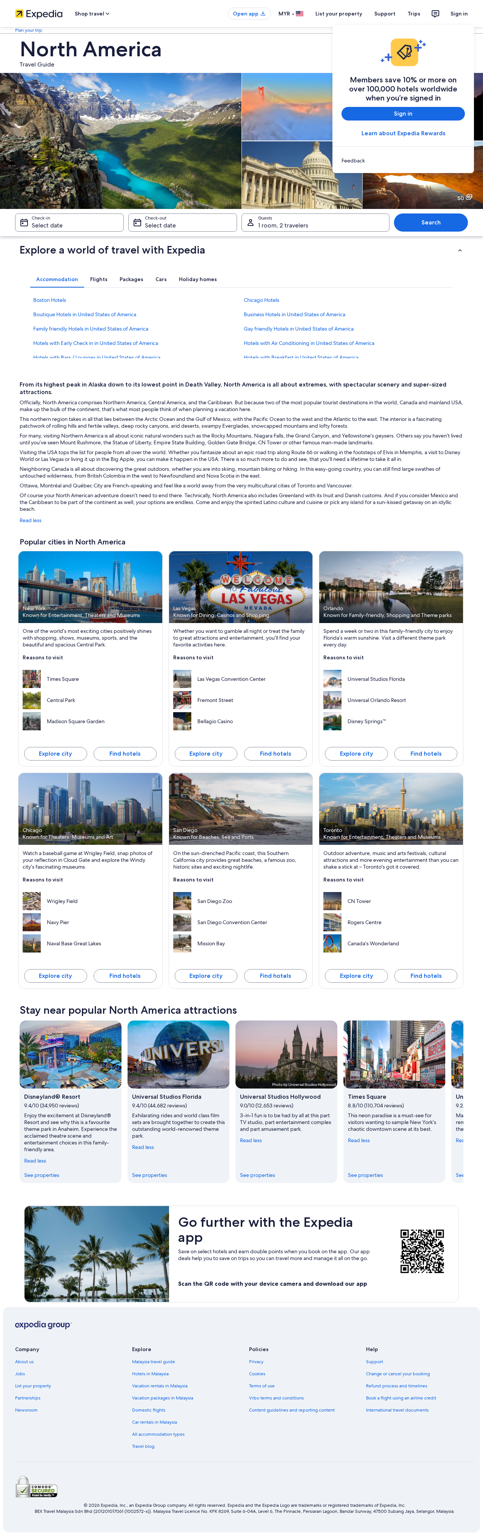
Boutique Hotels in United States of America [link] (84, 314)
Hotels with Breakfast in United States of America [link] (301, 357)
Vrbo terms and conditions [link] (276, 1398)
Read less (31, 520)
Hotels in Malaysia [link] (150, 1374)
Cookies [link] (257, 1374)
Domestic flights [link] (148, 1410)
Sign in (459, 13)
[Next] (463, 1102)
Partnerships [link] (27, 1398)
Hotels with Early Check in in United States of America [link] (95, 343)
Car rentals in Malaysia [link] (154, 1422)
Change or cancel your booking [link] (398, 1374)
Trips (414, 13)
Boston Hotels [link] (49, 300)
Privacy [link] (256, 1362)
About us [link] (24, 1362)
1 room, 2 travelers (283, 225)
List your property (338, 13)
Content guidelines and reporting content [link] (292, 1410)
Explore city (55, 753)
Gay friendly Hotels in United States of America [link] (299, 328)
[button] (241, 249)
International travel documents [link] (397, 1410)
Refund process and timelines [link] (396, 1386)
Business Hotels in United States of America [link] (294, 314)
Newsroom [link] (26, 1410)
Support (384, 13)
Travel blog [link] (143, 1446)
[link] (403, 161)
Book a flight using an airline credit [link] (401, 1398)
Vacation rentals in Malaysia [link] (160, 1386)
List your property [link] (33, 1386)
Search (431, 222)
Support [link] (374, 1362)
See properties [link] (41, 1175)
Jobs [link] (20, 1374)
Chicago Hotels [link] (261, 300)
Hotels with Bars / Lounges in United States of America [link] (96, 357)
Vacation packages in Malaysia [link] (162, 1398)
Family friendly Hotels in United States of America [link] (90, 328)
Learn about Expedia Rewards (403, 133)
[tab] (57, 279)
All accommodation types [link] (158, 1434)
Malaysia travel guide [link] (153, 1362)
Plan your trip (28, 30)
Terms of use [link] (262, 1386)
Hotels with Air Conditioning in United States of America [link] (309, 343)
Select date (47, 225)
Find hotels (124, 753)
